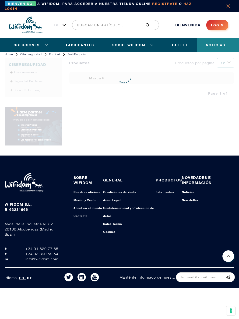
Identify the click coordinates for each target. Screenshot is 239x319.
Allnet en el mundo (88, 208)
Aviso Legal (112, 200)
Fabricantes (165, 192)
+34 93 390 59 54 (41, 254)
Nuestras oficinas (87, 192)
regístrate (165, 4)
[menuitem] (113, 25)
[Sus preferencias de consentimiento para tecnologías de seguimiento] (230, 310)
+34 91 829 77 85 (41, 249)
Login (217, 25)
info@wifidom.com (41, 259)
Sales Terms (112, 224)
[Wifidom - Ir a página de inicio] (26, 31)
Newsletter (190, 200)
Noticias (188, 192)
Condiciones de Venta (119, 192)
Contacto (81, 216)
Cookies (109, 232)
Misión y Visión (85, 200)
